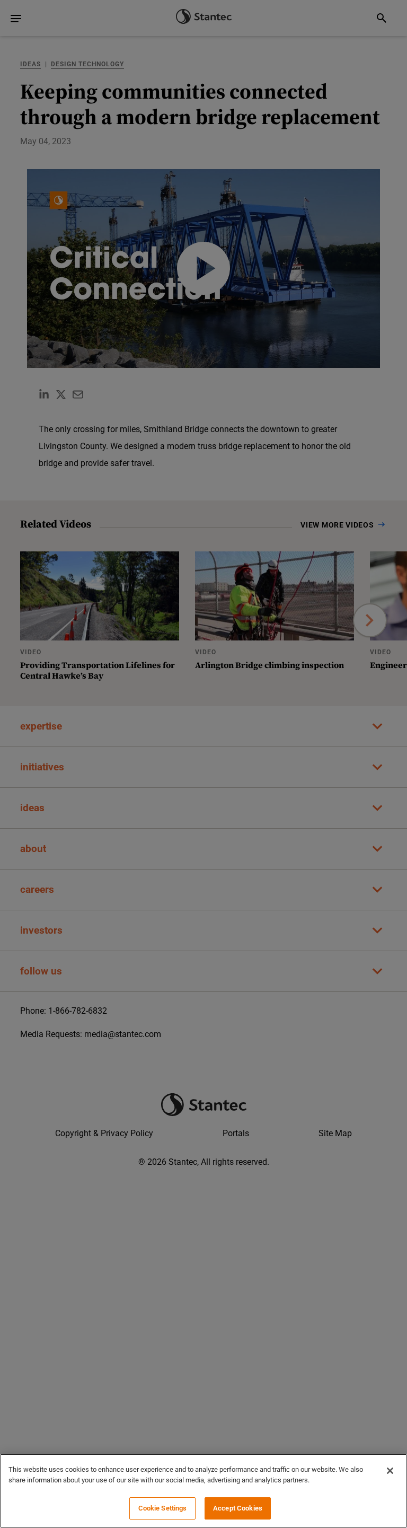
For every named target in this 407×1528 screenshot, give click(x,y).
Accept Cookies (237, 1508)
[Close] (390, 1470)
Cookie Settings (162, 1508)
